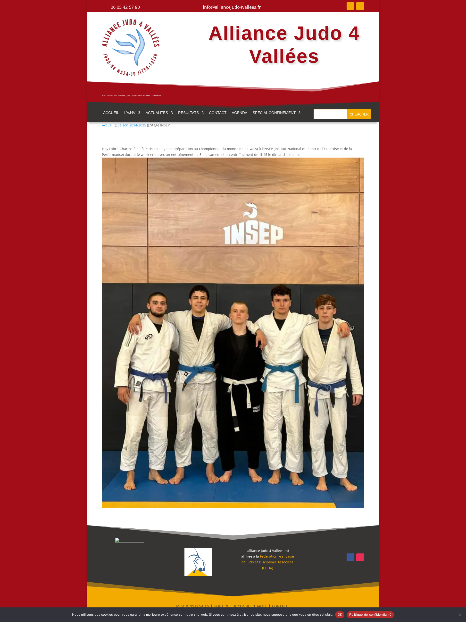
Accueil (111, 113)
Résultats (188, 113)
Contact (217, 113)
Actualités (157, 113)
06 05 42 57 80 (125, 7)
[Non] (460, 614)
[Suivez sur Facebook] (350, 6)
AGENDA (239, 113)
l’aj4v (129, 113)
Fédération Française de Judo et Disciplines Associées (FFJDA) (267, 562)
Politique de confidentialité (370, 614)
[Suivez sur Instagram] (360, 6)
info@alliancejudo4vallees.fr (232, 7)
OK (340, 614)
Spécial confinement (274, 113)
